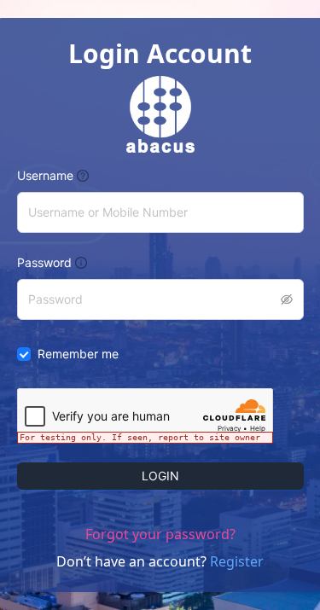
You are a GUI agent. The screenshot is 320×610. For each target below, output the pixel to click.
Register (237, 561)
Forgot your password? (160, 534)
